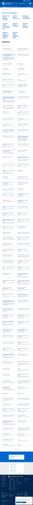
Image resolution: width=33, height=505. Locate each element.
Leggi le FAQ (10, 493)
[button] (32, 7)
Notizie (17, 480)
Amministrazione (5, 6)
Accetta (18, 502)
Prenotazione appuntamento (12, 494)
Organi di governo (3, 480)
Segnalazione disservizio (11, 495)
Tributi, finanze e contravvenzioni (15, 487)
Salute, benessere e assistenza (14, 484)
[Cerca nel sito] (30, 3)
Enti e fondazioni (3, 483)
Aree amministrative (3, 481)
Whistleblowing (11, 496)
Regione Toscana (3, 0)
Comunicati (18, 481)
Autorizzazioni (10, 484)
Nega (23, 502)
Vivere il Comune (15, 6)
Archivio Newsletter (19, 483)
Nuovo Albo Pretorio (19, 496)
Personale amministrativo (4, 485)
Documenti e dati (3, 486)
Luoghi (25, 480)
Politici (2, 484)
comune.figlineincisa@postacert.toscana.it (6, 500)
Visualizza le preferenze (29, 502)
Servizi (11, 6)
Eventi (25, 481)
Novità (9, 6)
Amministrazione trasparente (20, 493)
